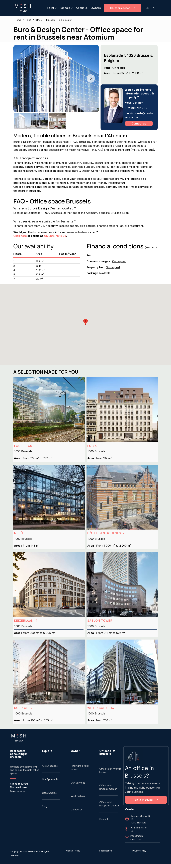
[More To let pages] (55, 8)
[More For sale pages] (71, 8)
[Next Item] (91, 78)
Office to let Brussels (107, 752)
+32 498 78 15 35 (55, 235)
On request (119, 261)
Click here (20, 235)
